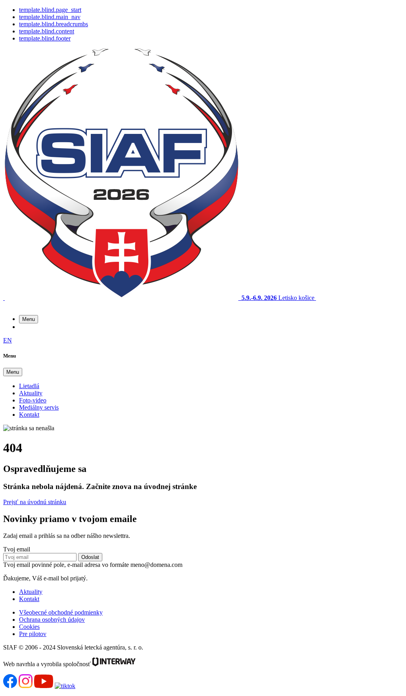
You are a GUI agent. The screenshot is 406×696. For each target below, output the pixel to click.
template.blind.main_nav (49, 17)
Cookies (29, 626)
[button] (28, 319)
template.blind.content (46, 31)
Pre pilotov (32, 633)
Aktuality (30, 393)
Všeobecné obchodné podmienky (61, 612)
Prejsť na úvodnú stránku (34, 502)
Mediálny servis (39, 407)
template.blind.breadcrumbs (53, 24)
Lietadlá (29, 386)
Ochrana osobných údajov (52, 619)
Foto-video (32, 400)
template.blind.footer (45, 38)
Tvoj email (16, 549)
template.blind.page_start (50, 9)
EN (7, 340)
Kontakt (29, 414)
